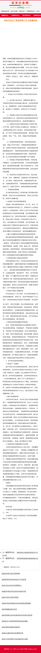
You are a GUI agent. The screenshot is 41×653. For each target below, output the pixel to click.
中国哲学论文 (31, 11)
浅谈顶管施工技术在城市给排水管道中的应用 (17, 615)
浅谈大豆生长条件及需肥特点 (12, 585)
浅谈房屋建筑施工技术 (9, 609)
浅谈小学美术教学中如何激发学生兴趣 (15, 639)
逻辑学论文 (5, 15)
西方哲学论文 (27, 15)
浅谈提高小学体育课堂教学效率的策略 (15, 621)
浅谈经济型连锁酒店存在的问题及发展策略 (16, 603)
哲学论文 (22, 11)
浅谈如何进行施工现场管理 (11, 573)
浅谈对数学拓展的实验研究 (11, 627)
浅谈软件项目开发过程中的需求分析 (14, 591)
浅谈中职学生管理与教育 (10, 597)
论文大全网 (14, 11)
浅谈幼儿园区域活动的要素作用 (12, 633)
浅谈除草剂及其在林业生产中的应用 (14, 579)
